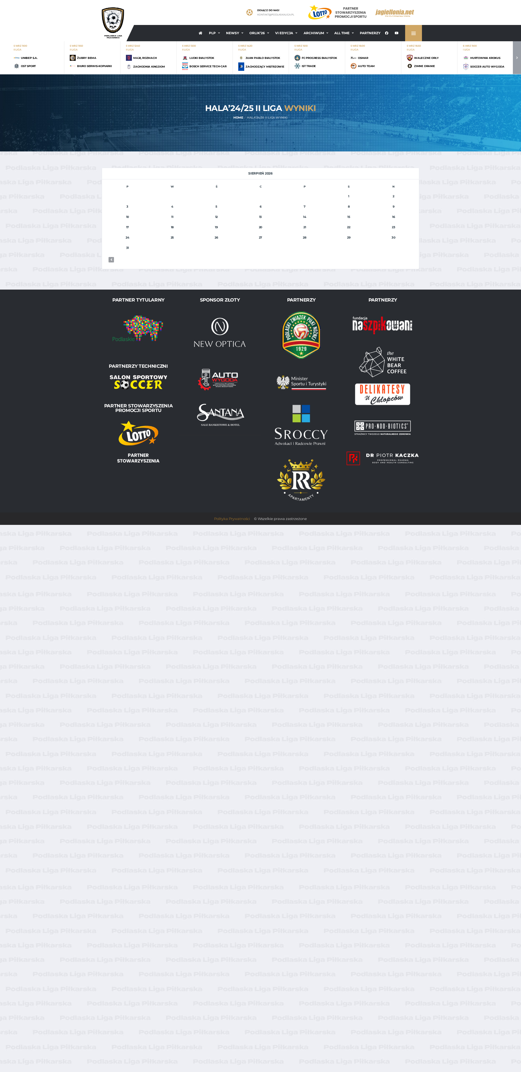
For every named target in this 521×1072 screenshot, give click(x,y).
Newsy (232, 33)
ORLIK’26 (257, 33)
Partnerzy (370, 33)
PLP (212, 33)
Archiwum (314, 33)
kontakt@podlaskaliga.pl (275, 14)
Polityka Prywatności (232, 518)
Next (517, 57)
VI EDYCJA (284, 33)
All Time (342, 33)
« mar (111, 259)
